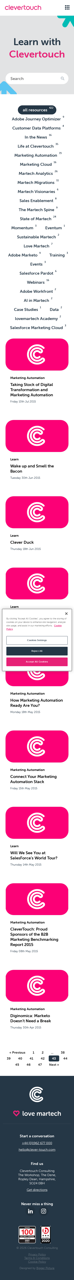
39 (9, 1058)
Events (38, 263)
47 (40, 1064)
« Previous (17, 1052)
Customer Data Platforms (38, 127)
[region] (37, 640)
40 (20, 1058)
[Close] (66, 613)
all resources (38, 109)
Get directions (37, 1190)
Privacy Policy (37, 1254)
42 (43, 1058)
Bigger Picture (45, 1268)
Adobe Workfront (38, 291)
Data (56, 309)
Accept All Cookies (37, 661)
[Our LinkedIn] (30, 1211)
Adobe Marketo (24, 254)
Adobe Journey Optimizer (38, 118)
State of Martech (38, 218)
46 (29, 1064)
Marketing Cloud (38, 164)
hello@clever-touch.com (37, 1149)
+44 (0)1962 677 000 (37, 1143)
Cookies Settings (37, 640)
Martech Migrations (38, 182)
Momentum (24, 227)
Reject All (37, 650)
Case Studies (27, 309)
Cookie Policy (37, 1262)
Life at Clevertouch (38, 145)
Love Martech (38, 245)
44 (65, 1058)
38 (63, 1052)
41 (31, 1058)
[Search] (62, 78)
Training (58, 254)
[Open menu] (67, 7)
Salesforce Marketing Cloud (38, 327)
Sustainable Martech (38, 236)
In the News (38, 136)
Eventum (55, 227)
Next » (54, 1064)
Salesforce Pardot (38, 272)
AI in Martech (38, 300)
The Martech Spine (38, 209)
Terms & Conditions (37, 1258)
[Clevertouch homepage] (27, 7)
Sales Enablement (38, 200)
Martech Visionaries (38, 191)
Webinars (38, 282)
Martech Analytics (38, 173)
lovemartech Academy (38, 318)
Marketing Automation (38, 155)
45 (17, 1064)
